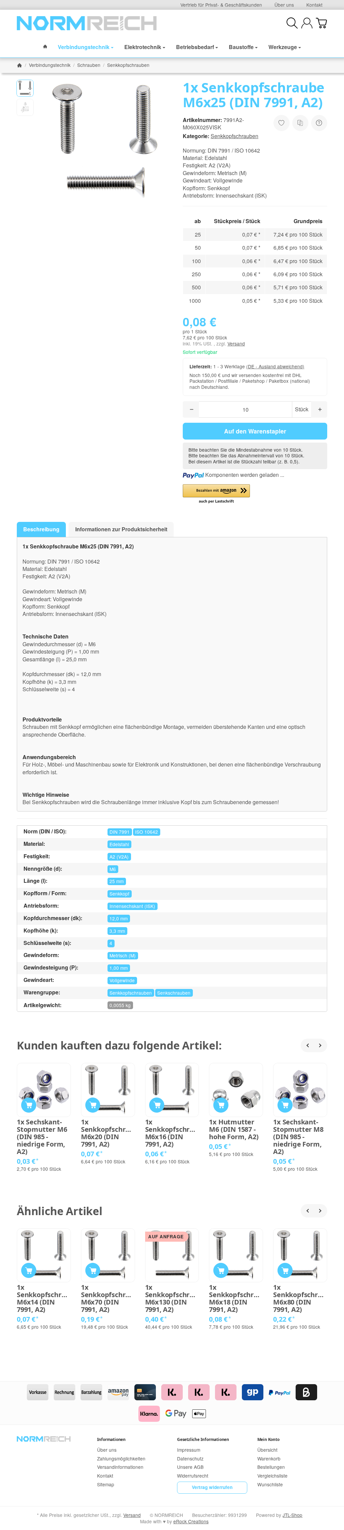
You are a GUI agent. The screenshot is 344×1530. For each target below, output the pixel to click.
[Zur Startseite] (87, 23)
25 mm (117, 881)
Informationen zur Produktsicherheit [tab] (121, 529)
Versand (236, 343)
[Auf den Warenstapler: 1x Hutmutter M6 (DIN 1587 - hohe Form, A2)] (220, 1105)
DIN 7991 (120, 831)
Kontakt (314, 4)
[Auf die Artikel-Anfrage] (281, 123)
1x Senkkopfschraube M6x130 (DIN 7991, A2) (172, 1298)
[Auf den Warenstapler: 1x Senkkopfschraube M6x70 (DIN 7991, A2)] (92, 1270)
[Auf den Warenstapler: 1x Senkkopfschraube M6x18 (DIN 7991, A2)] (220, 1270)
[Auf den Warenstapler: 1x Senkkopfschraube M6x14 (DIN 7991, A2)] (28, 1270)
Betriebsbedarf (195, 47)
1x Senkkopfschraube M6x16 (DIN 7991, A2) (172, 1133)
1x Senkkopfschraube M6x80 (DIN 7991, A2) (300, 1298)
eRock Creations (191, 1521)
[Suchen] (292, 23)
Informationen (111, 1439)
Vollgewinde (122, 980)
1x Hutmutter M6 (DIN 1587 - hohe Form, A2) (233, 1129)
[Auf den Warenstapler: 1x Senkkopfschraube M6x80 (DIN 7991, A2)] (285, 1270)
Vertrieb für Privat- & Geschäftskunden (221, 4)
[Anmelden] (307, 23)
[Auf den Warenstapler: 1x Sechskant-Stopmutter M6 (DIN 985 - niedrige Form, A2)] (28, 1105)
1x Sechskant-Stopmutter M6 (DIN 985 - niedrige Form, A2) (42, 1136)
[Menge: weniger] (191, 409)
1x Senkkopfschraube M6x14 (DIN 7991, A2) (44, 1298)
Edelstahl (119, 844)
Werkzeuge (282, 47)
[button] (25, 88)
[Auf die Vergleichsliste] (300, 123)
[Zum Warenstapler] (321, 23)
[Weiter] (320, 1045)
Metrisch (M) (123, 955)
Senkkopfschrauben (234, 136)
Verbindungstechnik (84, 47)
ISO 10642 (146, 831)
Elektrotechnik (142, 47)
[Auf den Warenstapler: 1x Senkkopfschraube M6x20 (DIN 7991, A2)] (92, 1105)
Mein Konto (268, 1439)
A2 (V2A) (119, 856)
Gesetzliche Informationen (203, 1439)
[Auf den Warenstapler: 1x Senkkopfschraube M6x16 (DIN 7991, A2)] (156, 1105)
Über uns (284, 4)
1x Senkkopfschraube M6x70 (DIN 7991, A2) (108, 1298)
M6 (113, 869)
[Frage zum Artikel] (319, 123)
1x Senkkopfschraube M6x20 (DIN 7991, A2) (108, 1133)
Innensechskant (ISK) (132, 906)
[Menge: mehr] (319, 409)
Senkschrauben (173, 992)
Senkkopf (119, 893)
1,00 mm (119, 967)
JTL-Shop (292, 1515)
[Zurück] (307, 1045)
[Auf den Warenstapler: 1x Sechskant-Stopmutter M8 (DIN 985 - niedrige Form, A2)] (285, 1105)
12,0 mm (119, 918)
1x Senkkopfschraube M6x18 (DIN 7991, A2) (236, 1298)
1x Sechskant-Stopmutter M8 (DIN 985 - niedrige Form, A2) (298, 1136)
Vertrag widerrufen (212, 1487)
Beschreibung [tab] (41, 529)
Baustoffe (241, 47)
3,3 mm (117, 930)
